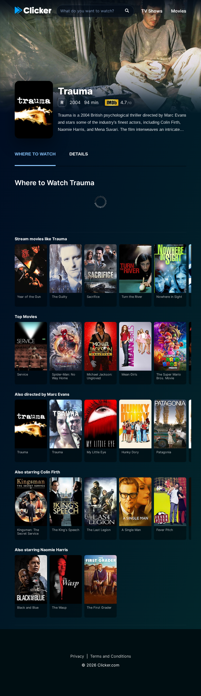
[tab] (39, 156)
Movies (178, 11)
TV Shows (152, 11)
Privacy (77, 656)
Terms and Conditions (110, 656)
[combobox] (95, 11)
